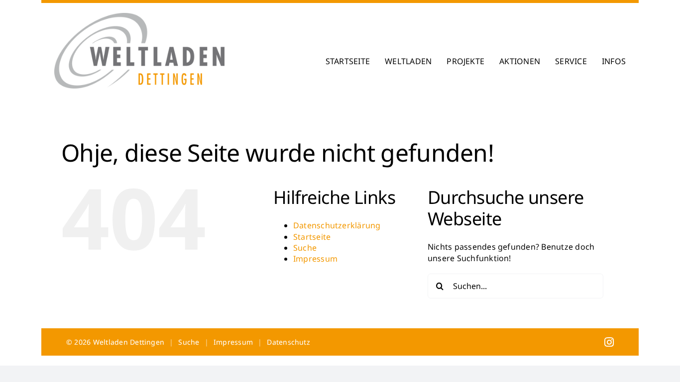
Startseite (312, 236)
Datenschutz (288, 342)
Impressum (315, 258)
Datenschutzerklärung (337, 225)
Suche (305, 247)
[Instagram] (609, 341)
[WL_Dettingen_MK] (139, 16)
